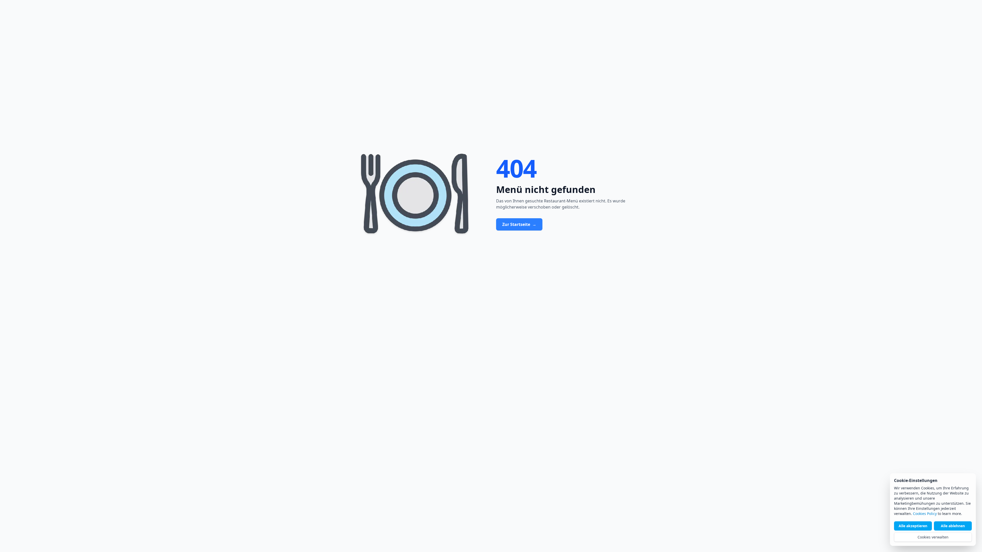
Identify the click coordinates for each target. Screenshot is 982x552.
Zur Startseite (519, 224)
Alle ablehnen (953, 525)
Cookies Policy (925, 513)
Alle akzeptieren (913, 525)
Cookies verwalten (933, 537)
